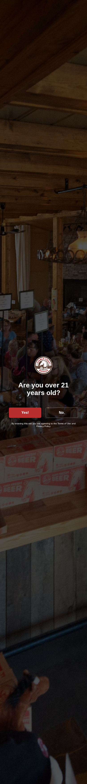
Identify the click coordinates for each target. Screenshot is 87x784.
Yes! (25, 412)
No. (62, 412)
